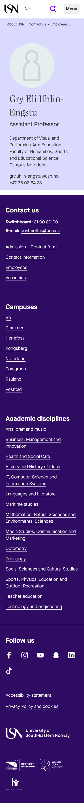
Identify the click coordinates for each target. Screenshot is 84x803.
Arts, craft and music (26, 429)
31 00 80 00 (46, 222)
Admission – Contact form (31, 247)
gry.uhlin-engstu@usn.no (34, 176)
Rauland (14, 379)
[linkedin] (71, 655)
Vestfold (14, 389)
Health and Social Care (28, 456)
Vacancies (16, 278)
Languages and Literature (31, 494)
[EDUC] (51, 766)
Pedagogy (16, 559)
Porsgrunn (16, 369)
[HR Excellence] (15, 785)
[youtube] (40, 655)
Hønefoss (15, 338)
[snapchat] (56, 655)
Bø (8, 317)
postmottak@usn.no (40, 231)
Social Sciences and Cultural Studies (42, 569)
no (27, 9)
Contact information (25, 257)
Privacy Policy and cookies (32, 706)
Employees (59, 24)
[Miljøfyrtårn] (20, 766)
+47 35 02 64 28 (25, 183)
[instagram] (24, 655)
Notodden (16, 359)
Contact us (37, 24)
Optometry (16, 548)
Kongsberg (16, 348)
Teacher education (24, 596)
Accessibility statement (28, 695)
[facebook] (9, 655)
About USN (16, 24)
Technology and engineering (34, 607)
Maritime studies (22, 504)
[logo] (11, 9)
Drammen (15, 328)
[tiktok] (9, 670)
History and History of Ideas (33, 467)
